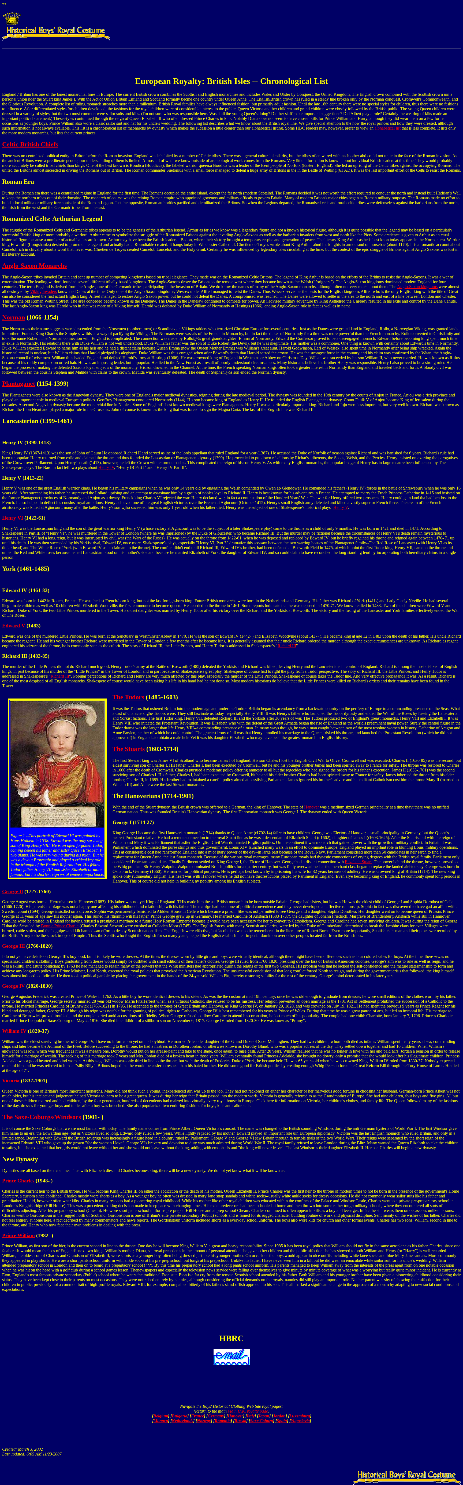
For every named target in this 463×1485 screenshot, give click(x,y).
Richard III (287, 646)
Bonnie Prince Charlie (60, 926)
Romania (223, 1420)
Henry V (340, 507)
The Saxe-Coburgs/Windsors (41, 1116)
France (197, 1416)
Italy (251, 1416)
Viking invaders (43, 291)
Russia (240, 1420)
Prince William (18, 1235)
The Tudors (128, 697)
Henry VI (12, 518)
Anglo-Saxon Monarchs (34, 265)
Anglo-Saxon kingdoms (417, 286)
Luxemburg (299, 1416)
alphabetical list (388, 128)
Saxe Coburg (261, 1420)
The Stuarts (129, 748)
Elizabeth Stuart (358, 861)
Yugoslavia (300, 1420)
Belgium (160, 1416)
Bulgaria (179, 1416)
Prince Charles (18, 1180)
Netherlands (182, 1420)
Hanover (311, 807)
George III (13, 946)
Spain (282, 1420)
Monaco (161, 1420)
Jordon (279, 1416)
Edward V (13, 625)
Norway (204, 1420)
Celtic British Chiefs (30, 144)
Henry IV (106, 467)
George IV (13, 986)
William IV (14, 1031)
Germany (216, 1416)
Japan (263, 1416)
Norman (13, 317)
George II (12, 891)
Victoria (11, 1080)
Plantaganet (18, 383)
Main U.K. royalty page (248, 1411)
